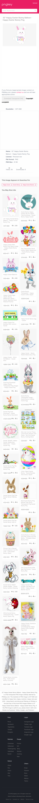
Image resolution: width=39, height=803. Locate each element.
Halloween (11, 746)
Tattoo (26, 781)
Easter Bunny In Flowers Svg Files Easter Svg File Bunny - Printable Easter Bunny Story (28, 537)
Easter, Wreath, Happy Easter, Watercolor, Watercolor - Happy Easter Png (10, 443)
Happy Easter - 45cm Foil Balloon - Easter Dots (10, 358)
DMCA (22, 799)
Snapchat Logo (28, 732)
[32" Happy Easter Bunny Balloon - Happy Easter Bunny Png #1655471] (10, 205)
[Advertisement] (19, 66)
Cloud (9, 765)
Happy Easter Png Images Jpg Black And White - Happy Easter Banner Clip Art (28, 587)
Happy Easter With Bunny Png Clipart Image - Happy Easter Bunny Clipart (10, 247)
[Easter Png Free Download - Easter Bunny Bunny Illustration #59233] (10, 403)
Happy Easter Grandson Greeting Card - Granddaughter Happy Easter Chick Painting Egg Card (28, 627)
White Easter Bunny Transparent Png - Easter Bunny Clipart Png (11, 614)
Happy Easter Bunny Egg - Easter (28, 319)
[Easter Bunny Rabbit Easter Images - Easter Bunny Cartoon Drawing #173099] (10, 572)
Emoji (25, 768)
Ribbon (26, 778)
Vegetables (11, 727)
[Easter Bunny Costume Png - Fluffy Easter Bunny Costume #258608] (10, 650)
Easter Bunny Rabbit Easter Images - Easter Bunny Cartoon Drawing (10, 586)
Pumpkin (10, 732)
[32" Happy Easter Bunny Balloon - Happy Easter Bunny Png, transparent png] (19, 34)
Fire (9, 768)
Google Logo (28, 734)
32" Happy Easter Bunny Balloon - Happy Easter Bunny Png (10, 220)
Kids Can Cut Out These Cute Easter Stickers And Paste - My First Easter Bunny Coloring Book (28, 434)
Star (9, 773)
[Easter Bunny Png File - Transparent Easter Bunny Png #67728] (10, 459)
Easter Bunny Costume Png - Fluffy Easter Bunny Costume (10, 678)
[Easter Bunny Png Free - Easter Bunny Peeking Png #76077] (10, 485)
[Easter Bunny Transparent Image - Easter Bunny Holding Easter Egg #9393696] (28, 378)
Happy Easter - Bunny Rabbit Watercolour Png (28, 353)
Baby (18, 748)
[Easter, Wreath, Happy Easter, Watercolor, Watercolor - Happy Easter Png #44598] (10, 431)
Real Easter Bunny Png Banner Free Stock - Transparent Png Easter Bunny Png (28, 503)
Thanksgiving (12, 748)
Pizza (9, 721)
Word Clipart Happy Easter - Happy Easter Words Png (28, 648)
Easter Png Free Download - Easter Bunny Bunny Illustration (10, 413)
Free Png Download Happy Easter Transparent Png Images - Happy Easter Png (10, 385)
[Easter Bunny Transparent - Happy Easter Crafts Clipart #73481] (28, 276)
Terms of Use (29, 799)
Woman (19, 751)
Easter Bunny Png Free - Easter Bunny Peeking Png (10, 497)
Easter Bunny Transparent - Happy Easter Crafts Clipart (27, 293)
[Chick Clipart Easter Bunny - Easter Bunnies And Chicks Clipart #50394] (28, 457)
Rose (25, 773)
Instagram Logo (29, 721)
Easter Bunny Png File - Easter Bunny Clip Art (10, 521)
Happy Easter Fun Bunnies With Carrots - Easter (10, 324)
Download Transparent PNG (13, 98)
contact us (20, 92)
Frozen (19, 743)
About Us (8, 799)
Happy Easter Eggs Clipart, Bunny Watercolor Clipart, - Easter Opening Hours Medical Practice (10, 298)
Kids (18, 756)
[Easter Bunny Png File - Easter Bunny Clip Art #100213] (10, 513)
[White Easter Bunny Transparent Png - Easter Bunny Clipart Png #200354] (10, 603)
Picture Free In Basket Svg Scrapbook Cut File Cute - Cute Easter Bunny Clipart (10, 551)
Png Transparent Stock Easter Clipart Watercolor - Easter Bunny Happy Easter (28, 251)
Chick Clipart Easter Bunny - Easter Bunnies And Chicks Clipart (28, 473)
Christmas (11, 743)
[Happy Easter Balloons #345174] (10, 265)
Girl (18, 746)
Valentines (11, 751)
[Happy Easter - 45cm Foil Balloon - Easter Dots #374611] (10, 345)
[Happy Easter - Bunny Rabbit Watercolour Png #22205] (28, 340)
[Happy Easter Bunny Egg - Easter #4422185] (28, 311)
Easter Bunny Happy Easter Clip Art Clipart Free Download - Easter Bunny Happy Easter (28, 214)
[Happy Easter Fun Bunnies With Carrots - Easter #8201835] (10, 315)
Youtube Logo (28, 727)
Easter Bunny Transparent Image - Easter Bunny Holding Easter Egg (27, 398)
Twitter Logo (28, 724)
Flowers (26, 770)
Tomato (10, 729)
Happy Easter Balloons (10, 274)
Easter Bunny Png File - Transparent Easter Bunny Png (10, 467)
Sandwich (11, 724)
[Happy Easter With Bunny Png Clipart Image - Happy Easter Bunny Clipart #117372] (10, 236)
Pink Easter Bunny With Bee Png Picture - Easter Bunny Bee (28, 569)
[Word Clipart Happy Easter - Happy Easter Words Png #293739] (28, 641)
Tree (9, 775)
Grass (9, 770)
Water (26, 775)
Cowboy (19, 754)
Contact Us (16, 799)
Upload (35, 3)
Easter (9, 754)
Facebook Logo (28, 729)
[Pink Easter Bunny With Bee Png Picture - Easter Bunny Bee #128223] (28, 557)
